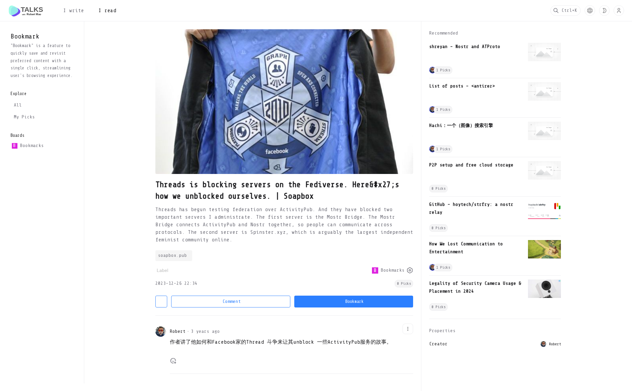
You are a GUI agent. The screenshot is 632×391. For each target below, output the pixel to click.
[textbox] (291, 345)
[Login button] (619, 10)
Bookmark (354, 301)
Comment (232, 301)
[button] (590, 10)
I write (73, 10)
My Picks (24, 116)
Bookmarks (28, 145)
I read (107, 10)
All (18, 105)
